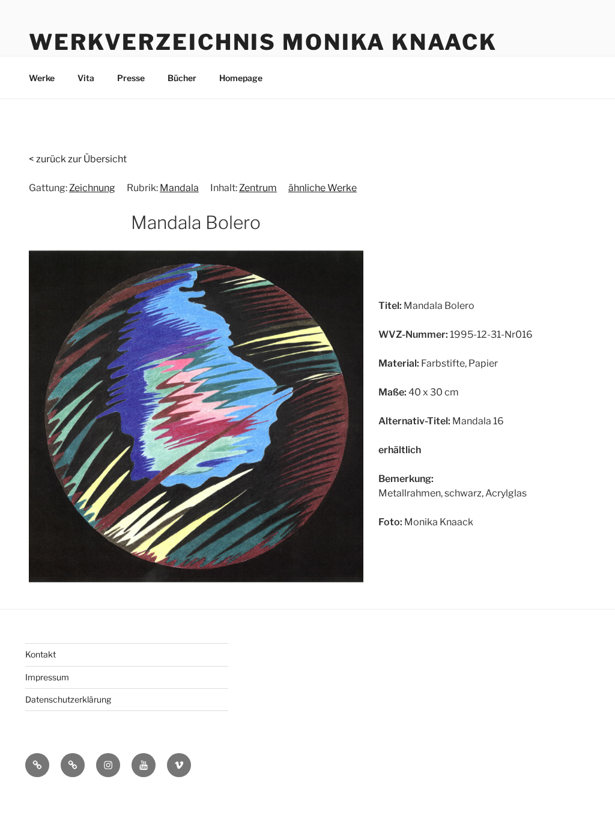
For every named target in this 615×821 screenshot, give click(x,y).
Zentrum (258, 188)
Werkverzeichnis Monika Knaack (263, 42)
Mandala (179, 188)
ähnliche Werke (322, 188)
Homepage (240, 78)
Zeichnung (92, 188)
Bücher (182, 78)
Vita (85, 78)
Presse (131, 78)
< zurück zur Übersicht (78, 159)
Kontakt (40, 654)
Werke (42, 78)
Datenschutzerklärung (68, 699)
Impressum (47, 677)
